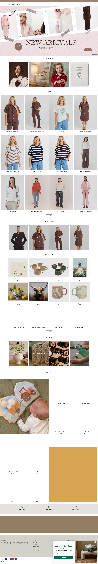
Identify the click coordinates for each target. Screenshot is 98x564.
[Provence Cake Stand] (36, 458)
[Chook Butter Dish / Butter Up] (18, 316)
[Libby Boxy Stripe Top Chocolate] (61, 152)
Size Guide (35, 548)
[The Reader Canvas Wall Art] (80, 316)
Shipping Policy (36, 550)
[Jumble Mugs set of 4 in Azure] (80, 292)
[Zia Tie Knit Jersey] (12, 192)
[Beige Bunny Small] (61, 390)
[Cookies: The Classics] (18, 267)
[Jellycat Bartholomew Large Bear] (61, 418)
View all (49, 215)
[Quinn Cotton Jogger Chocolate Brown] (37, 112)
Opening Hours (36, 546)
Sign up (64, 557)
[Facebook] (1, 562)
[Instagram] (3, 562)
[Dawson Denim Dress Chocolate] (85, 112)
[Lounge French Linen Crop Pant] (85, 192)
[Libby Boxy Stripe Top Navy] (37, 152)
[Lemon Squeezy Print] (18, 292)
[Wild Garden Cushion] (12, 486)
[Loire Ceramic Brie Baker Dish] (12, 458)
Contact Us (35, 544)
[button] (56, 4)
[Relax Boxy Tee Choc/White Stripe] (12, 152)
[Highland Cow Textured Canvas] (39, 292)
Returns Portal (35, 552)
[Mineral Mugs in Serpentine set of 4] (59, 267)
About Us (35, 542)
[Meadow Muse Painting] (80, 267)
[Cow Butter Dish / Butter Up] (59, 316)
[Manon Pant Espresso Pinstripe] (85, 152)
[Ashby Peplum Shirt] (61, 192)
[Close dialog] (95, 542)
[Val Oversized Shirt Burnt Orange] (37, 192)
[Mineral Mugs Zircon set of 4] (39, 267)
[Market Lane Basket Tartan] (36, 486)
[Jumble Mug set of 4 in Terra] (59, 292)
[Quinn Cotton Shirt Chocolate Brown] (12, 112)
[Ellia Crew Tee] (61, 112)
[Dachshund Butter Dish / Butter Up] (39, 316)
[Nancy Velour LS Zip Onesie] (85, 418)
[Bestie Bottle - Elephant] (85, 390)
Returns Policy (35, 554)
